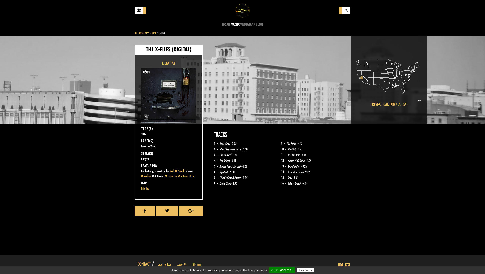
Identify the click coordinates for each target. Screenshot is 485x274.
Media (244, 25)
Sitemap (197, 264)
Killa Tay (145, 188)
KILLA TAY (168, 63)
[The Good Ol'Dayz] (242, 10)
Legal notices (164, 264)
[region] (389, 80)
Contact (144, 264)
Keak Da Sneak (177, 171)
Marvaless (146, 176)
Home (226, 25)
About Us (182, 264)
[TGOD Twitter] (347, 264)
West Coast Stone (186, 176)
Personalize (305, 270)
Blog (259, 25)
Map (252, 25)
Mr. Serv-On (171, 176)
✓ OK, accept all (282, 270)
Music (235, 25)
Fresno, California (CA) (389, 104)
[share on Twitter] (167, 211)
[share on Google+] (191, 211)
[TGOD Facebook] (340, 264)
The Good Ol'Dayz (142, 33)
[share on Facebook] (145, 211)
